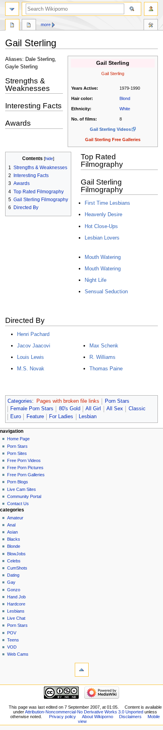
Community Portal (24, 496)
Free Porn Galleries (26, 474)
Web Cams (17, 654)
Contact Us (18, 503)
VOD (12, 647)
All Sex (114, 408)
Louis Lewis (30, 357)
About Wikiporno (97, 716)
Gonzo (13, 589)
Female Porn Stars (31, 408)
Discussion (29, 25)
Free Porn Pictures (25, 467)
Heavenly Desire (103, 214)
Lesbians (16, 611)
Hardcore (16, 604)
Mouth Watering (103, 257)
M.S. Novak (30, 369)
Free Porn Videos (24, 460)
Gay (11, 582)
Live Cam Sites (21, 489)
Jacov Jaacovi (33, 346)
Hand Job (16, 596)
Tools (150, 25)
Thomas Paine (106, 369)
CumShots (17, 568)
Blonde (13, 546)
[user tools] (151, 9)
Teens (13, 640)
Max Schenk (103, 346)
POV (11, 632)
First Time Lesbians (107, 203)
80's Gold (69, 408)
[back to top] (82, 670)
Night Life (95, 280)
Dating (13, 575)
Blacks (13, 539)
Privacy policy (62, 716)
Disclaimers (130, 716)
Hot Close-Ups (101, 226)
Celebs (14, 560)
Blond (124, 98)
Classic (137, 408)
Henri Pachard (33, 334)
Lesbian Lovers (102, 238)
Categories (20, 401)
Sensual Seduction (106, 291)
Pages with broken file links (67, 401)
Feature (35, 416)
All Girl (93, 408)
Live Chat (16, 618)
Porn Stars (117, 401)
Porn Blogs (17, 481)
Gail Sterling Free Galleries (112, 139)
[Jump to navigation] (12, 9)
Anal (11, 525)
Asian (12, 532)
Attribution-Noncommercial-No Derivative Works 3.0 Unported (84, 711)
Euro (15, 416)
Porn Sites (17, 453)
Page (12, 25)
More (46, 24)
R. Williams (102, 357)
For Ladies (61, 416)
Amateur (15, 517)
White (124, 108)
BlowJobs (16, 553)
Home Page (18, 438)
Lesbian (88, 416)
